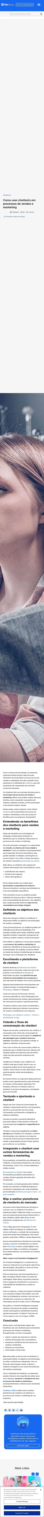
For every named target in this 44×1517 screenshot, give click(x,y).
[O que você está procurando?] (26, 14)
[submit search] (41, 14)
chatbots (29, 783)
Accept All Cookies (22, 1513)
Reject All (22, 1507)
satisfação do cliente (30, 861)
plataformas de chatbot (26, 967)
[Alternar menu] (38, 4)
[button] (5, 1410)
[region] (22, 1502)
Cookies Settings (22, 1501)
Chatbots (7, 195)
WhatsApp (7, 990)
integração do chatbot (13, 1172)
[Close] (40, 1490)
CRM (21, 1165)
